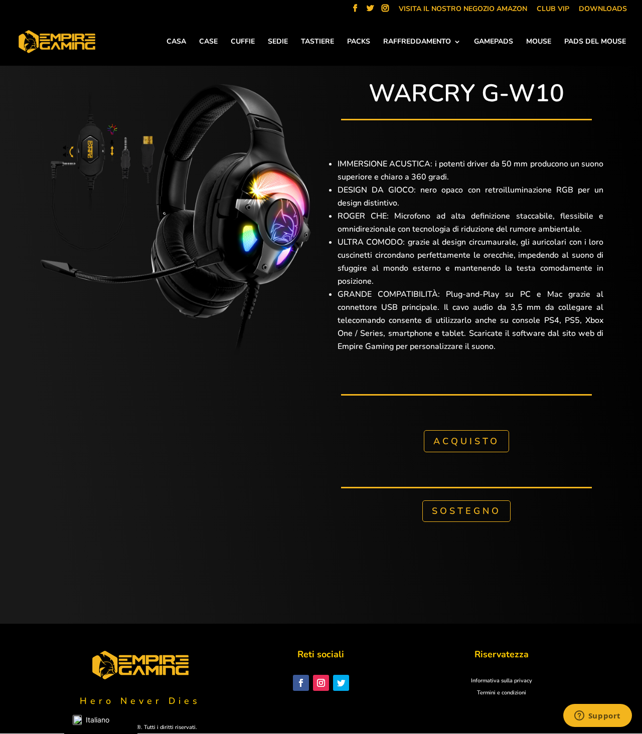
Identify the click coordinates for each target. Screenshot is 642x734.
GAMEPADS (493, 42)
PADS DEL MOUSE (595, 42)
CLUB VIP (553, 10)
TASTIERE (317, 42)
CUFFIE (243, 42)
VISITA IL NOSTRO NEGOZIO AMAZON (463, 10)
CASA (176, 42)
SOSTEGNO (466, 511)
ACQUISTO (466, 441)
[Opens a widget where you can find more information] (597, 716)
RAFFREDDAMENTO (417, 42)
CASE (208, 42)
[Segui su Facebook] (301, 683)
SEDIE (278, 42)
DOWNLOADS (603, 10)
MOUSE (538, 42)
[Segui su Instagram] (321, 683)
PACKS (358, 42)
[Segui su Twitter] (341, 683)
